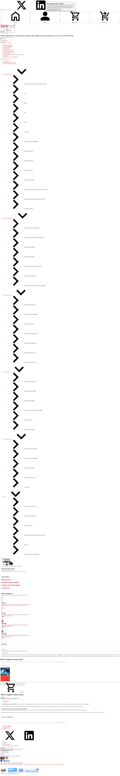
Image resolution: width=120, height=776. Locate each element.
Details (5, 702)
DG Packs (26, 131)
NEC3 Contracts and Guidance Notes (32, 661)
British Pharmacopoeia (30, 304)
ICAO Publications (28, 160)
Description (6, 700)
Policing (5, 55)
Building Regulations (29, 400)
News (4, 729)
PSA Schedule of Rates (30, 391)
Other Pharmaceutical (30, 362)
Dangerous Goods (7, 45)
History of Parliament (29, 256)
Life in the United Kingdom (31, 458)
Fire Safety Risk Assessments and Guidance (35, 285)
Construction (6, 48)
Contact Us (5, 728)
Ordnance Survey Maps (9, 51)
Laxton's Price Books (29, 429)
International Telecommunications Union (13, 54)
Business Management (8, 52)
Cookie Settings (50, 9)
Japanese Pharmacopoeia (30, 333)
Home (15, 22)
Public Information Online (9, 63)
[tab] (61, 666)
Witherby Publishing (29, 179)
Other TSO (27, 487)
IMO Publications (28, 151)
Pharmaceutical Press (29, 352)
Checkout (104, 22)
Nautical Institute (28, 170)
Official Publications (8, 46)
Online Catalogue (3, 661)
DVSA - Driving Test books (30, 448)
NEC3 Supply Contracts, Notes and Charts (47, 661)
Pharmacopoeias (7, 47)
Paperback (5, 666)
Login (45, 22)
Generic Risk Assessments (30, 275)
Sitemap (5, 742)
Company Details (7, 725)
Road (25, 103)
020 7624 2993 (4, 40)
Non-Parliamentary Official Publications (34, 237)
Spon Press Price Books (30, 381)
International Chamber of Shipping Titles (34, 199)
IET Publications (28, 419)
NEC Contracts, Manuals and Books (33, 410)
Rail (25, 122)
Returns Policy (6, 744)
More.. (4, 496)
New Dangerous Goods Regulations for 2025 (35, 83)
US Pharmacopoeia (29, 323)
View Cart (74, 22)
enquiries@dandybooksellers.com (14, 749)
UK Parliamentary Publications (32, 227)
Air (25, 93)
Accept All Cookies (57, 9)
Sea (25, 112)
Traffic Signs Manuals (29, 467)
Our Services (6, 61)
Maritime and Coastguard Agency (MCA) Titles (35, 189)
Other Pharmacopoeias (30, 343)
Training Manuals (28, 208)
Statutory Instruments (30, 477)
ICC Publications (7, 53)
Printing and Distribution (9, 62)
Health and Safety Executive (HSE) (33, 266)
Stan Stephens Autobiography (10, 56)
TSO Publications (7, 49)
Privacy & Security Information (10, 745)
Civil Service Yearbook (29, 247)
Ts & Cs (4, 743)
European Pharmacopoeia (30, 314)
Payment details (7, 726)
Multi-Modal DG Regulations (31, 141)
